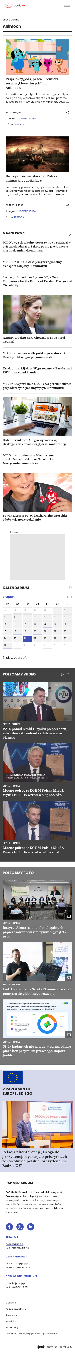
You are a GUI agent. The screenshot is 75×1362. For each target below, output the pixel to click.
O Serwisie (11, 1302)
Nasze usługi (12, 1327)
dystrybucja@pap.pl (17, 1263)
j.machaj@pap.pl (15, 1283)
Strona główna (11, 19)
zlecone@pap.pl (14, 1243)
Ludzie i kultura (27, 118)
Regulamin (11, 1315)
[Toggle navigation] (67, 5)
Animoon (19, 124)
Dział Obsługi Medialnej (21, 1276)
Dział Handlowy (16, 1256)
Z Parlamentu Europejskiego (17, 1091)
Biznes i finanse (11, 922)
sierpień (9, 597)
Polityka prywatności (16, 1308)
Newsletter (11, 1321)
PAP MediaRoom (19, 1183)
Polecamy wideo (19, 674)
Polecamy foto (18, 872)
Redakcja (12, 1237)
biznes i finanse (11, 724)
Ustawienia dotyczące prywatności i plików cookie (31, 1333)
